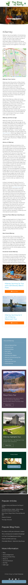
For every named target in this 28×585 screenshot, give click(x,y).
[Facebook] (9, 579)
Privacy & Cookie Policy (9, 556)
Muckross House (17, 187)
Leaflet (13, 76)
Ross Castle (8, 351)
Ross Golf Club (8, 359)
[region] (14, 16)
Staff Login (6, 564)
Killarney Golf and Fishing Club (13, 357)
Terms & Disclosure (8, 560)
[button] (14, 60)
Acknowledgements (8, 554)
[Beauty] (14, 3)
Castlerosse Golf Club (10, 361)
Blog (4, 552)
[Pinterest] (19, 579)
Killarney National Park (11, 345)
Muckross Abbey (9, 349)
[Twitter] (12, 579)
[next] (25, 485)
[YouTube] (15, 579)
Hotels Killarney (9, 363)
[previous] (2, 485)
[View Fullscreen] (5, 56)
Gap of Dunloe (6, 133)
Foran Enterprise (18, 574)
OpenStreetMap (18, 76)
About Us (5, 558)
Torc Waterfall (8, 353)
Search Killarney (14, 466)
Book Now (15, 291)
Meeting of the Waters (10, 355)
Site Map (5, 562)
